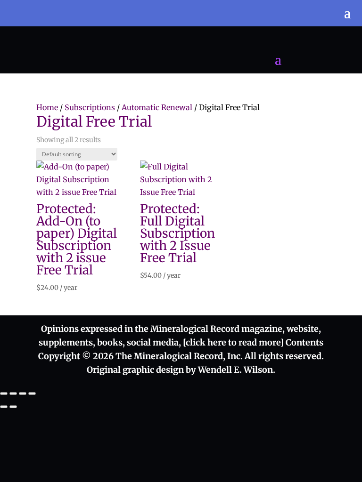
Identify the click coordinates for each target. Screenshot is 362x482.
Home (47, 107)
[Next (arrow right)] (13, 406)
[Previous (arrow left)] (4, 406)
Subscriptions (90, 107)
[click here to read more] (234, 342)
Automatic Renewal (157, 107)
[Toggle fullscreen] (13, 393)
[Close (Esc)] (32, 393)
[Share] (22, 393)
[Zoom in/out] (4, 393)
